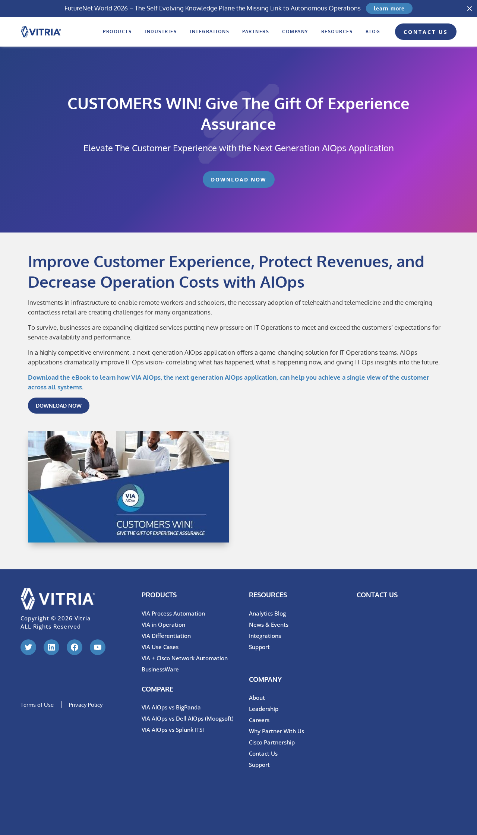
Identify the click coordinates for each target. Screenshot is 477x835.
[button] (469, 8)
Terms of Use (37, 704)
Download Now (238, 179)
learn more (389, 8)
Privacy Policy (85, 704)
